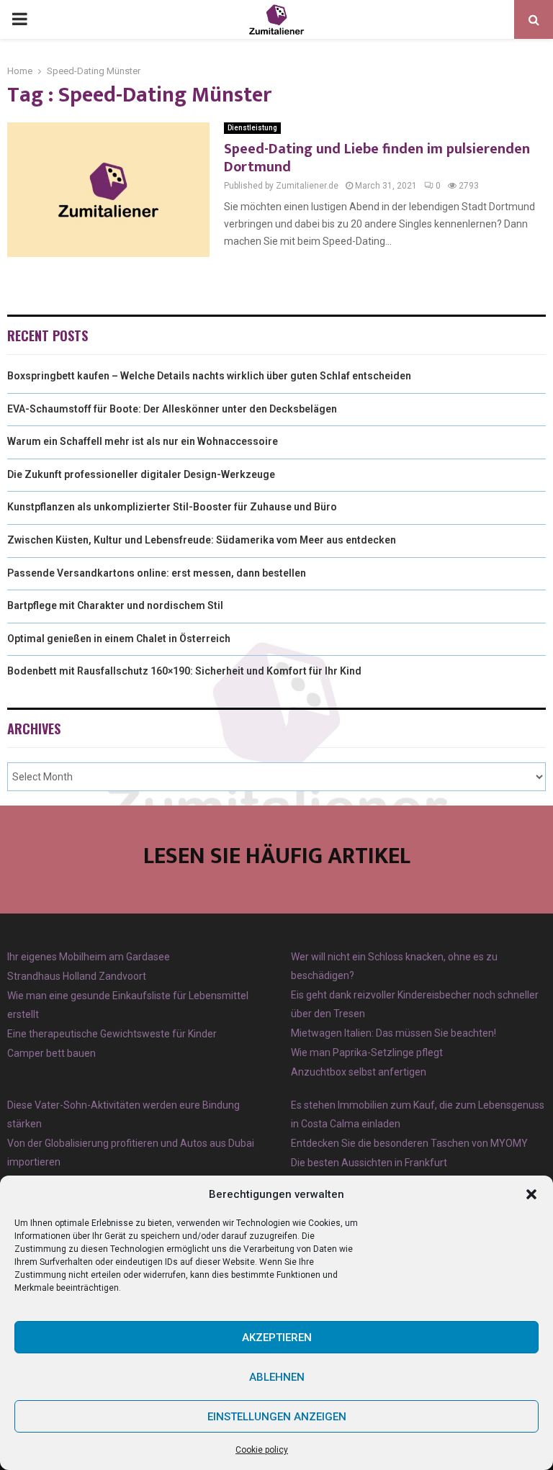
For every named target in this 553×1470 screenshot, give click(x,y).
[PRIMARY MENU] (19, 19)
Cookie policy (261, 1450)
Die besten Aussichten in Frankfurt (369, 1162)
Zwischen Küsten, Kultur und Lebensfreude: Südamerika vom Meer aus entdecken (201, 540)
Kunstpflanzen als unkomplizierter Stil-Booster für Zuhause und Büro (172, 507)
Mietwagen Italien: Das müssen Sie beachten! (393, 1033)
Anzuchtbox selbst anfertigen (358, 1072)
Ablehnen (277, 1377)
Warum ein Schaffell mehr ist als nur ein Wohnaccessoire (142, 441)
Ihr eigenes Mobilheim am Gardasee (88, 956)
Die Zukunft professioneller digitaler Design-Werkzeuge (141, 474)
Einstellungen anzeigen (276, 1416)
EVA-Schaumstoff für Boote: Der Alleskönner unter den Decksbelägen (172, 409)
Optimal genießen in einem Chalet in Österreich (118, 638)
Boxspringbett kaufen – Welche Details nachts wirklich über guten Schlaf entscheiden (209, 376)
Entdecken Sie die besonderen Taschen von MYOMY (409, 1143)
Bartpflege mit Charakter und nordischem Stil (115, 605)
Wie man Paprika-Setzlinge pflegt (367, 1052)
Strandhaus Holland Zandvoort (76, 976)
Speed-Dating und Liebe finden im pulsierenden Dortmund (377, 158)
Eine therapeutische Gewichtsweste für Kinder (112, 1034)
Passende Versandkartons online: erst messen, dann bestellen (156, 573)
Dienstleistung (252, 128)
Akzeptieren (277, 1337)
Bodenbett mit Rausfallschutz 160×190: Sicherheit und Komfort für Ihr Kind (184, 671)
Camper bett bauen (51, 1053)
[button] (531, 1194)
